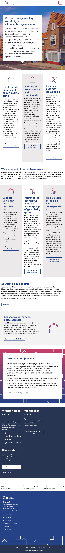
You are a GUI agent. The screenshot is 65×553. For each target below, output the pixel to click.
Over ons (8, 518)
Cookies (33, 547)
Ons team (8, 520)
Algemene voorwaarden (46, 547)
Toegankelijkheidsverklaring (34, 551)
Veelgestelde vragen (11, 523)
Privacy (25, 547)
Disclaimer (17, 547)
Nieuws (7, 526)
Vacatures (8, 529)
